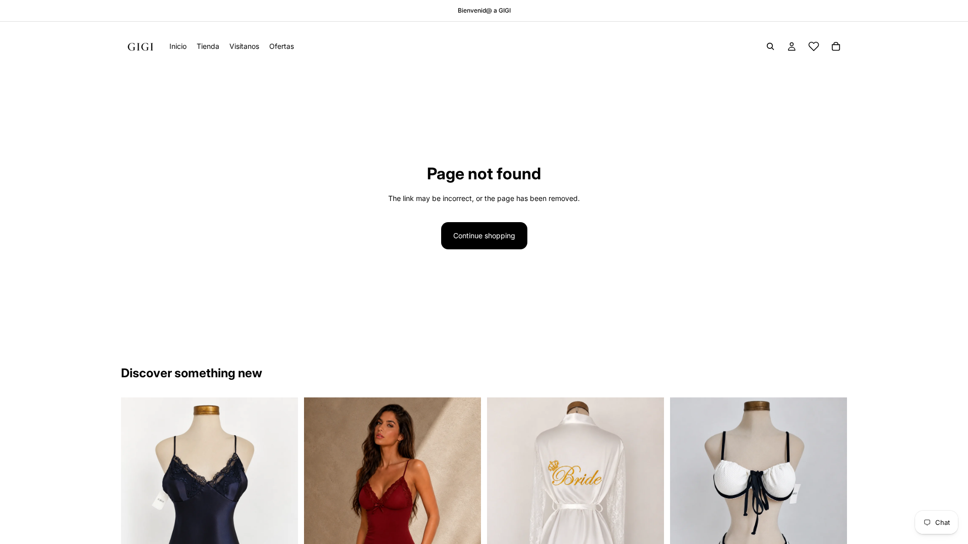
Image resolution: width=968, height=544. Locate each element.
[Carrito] (836, 46)
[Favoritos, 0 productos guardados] (814, 46)
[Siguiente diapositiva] (283, 515)
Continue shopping (484, 235)
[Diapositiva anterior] (136, 515)
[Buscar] (770, 46)
